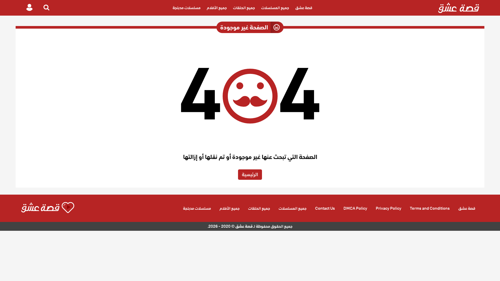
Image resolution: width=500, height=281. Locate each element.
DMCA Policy (355, 208)
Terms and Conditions (430, 208)
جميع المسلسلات (275, 7)
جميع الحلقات (244, 7)
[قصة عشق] (458, 8)
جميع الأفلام (217, 7)
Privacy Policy (388, 208)
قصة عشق (303, 7)
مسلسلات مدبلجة (187, 7)
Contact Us (325, 208)
